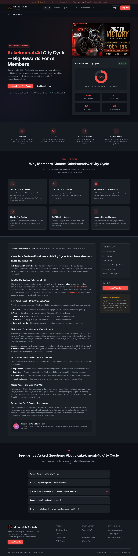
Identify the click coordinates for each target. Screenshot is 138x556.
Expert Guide (67, 8)
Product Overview (109, 251)
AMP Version (60, 541)
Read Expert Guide (44, 86)
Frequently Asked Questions (113, 265)
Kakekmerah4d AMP (115, 537)
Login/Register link (73, 292)
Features (56, 8)
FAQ (76, 8)
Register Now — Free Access (20, 86)
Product (47, 8)
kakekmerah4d (79, 287)
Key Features (107, 256)
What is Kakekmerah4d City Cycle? (44, 474)
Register (125, 8)
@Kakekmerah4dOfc (89, 537)
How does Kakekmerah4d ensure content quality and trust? (54, 509)
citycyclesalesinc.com (115, 530)
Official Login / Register (111, 273)
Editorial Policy (87, 541)
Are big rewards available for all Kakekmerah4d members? (54, 491)
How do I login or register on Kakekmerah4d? (48, 483)
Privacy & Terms (113, 552)
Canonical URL (125, 552)
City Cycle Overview (63, 530)
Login (115, 8)
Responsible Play (87, 8)
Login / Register (115, 288)
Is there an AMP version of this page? (45, 500)
